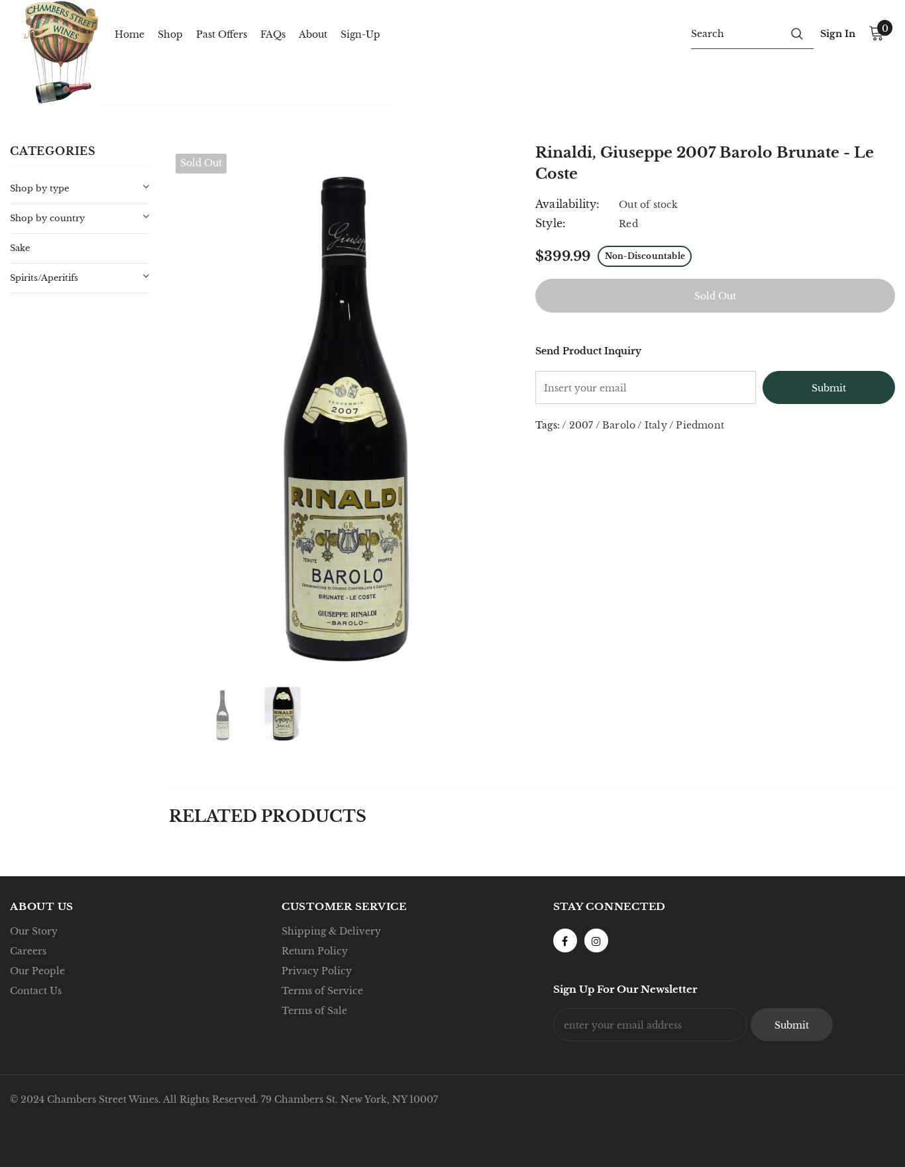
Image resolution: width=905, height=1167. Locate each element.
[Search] (797, 33)
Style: (550, 223)
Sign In (837, 34)
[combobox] (735, 33)
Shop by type (39, 188)
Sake (20, 248)
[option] (342, 407)
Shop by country (47, 218)
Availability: (567, 204)
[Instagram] (596, 940)
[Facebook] (565, 940)
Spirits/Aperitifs (44, 277)
